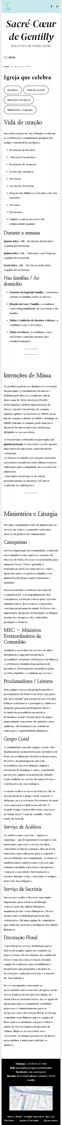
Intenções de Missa (18, 100)
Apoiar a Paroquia (29, 1120)
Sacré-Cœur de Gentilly (31, 30)
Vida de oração (36, 90)
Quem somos (51, 1120)
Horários (12, 90)
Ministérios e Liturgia (20, 110)
